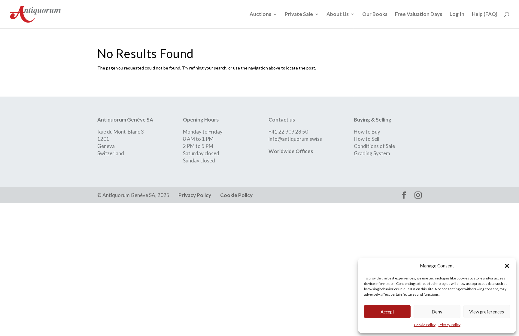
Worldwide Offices (291, 151)
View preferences (486, 311)
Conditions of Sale (374, 146)
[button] (507, 266)
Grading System (372, 153)
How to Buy (367, 131)
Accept (387, 311)
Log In (457, 14)
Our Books (374, 14)
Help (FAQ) (484, 14)
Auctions (260, 14)
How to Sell (366, 139)
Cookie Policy (425, 324)
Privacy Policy (449, 324)
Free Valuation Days (418, 14)
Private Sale (299, 14)
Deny (437, 311)
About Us (337, 14)
